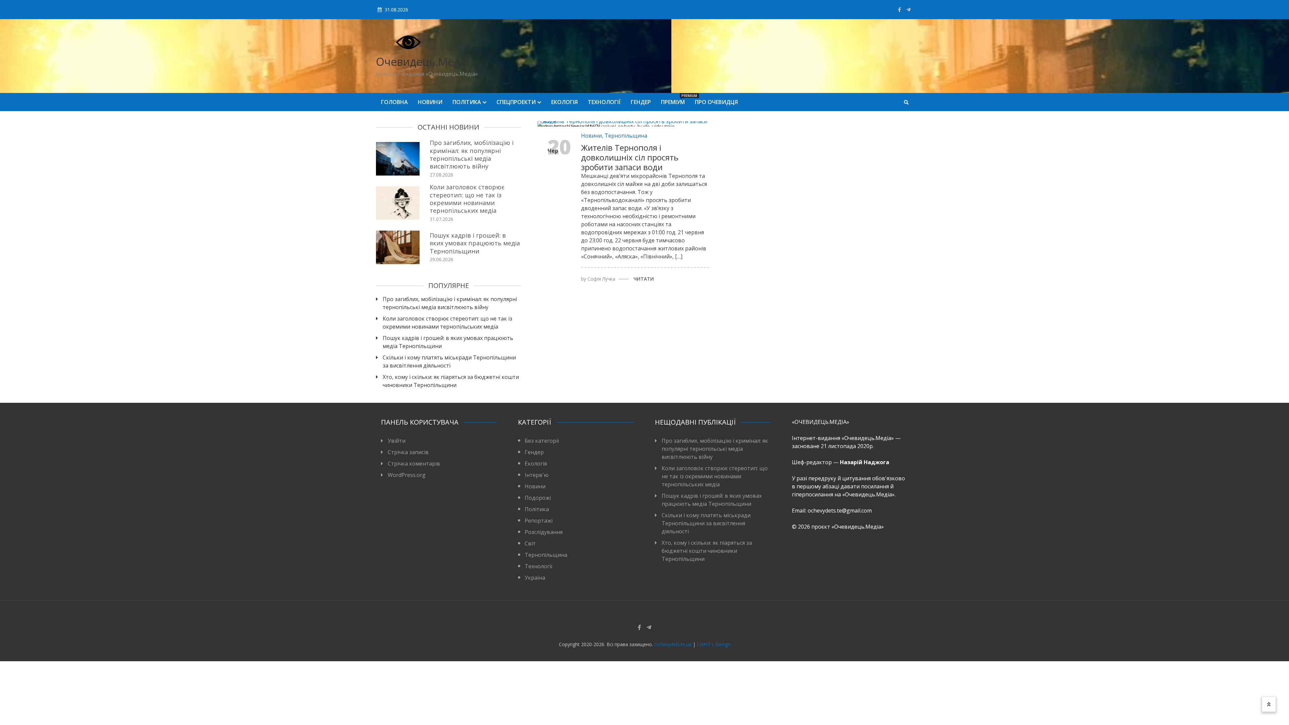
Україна (535, 577)
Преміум (675, 99)
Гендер (641, 102)
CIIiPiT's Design (713, 644)
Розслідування (544, 532)
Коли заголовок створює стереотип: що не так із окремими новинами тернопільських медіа (467, 198)
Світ (530, 543)
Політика (466, 102)
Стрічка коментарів (414, 463)
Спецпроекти (516, 102)
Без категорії (542, 440)
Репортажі (539, 520)
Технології (604, 102)
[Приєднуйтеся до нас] (908, 9)
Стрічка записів (408, 452)
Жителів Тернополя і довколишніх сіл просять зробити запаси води (629, 157)
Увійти (396, 440)
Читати (643, 279)
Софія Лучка (601, 279)
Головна (394, 102)
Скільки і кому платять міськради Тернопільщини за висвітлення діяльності (449, 361)
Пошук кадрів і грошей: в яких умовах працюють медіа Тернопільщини (475, 243)
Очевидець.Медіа (422, 61)
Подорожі (538, 497)
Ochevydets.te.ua (672, 644)
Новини (430, 102)
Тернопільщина (626, 135)
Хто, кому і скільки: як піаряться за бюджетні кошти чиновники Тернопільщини (451, 381)
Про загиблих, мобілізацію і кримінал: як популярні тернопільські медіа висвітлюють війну (472, 154)
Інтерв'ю (536, 475)
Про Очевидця (716, 102)
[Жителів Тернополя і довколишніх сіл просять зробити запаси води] (628, 124)
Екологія (564, 102)
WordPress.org (407, 475)
